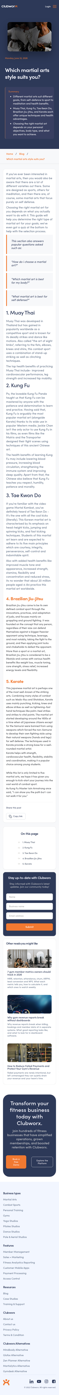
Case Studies (10, 1298)
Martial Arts (10, 1199)
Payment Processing (14, 1273)
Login (48, 6)
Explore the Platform (42, 1162)
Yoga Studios (10, 1220)
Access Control (11, 1278)
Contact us (9, 1324)
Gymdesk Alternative (15, 1371)
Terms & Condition (13, 1335)
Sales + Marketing (13, 1257)
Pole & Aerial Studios (15, 1237)
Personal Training (13, 1210)
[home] (11, 6)
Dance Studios (11, 1231)
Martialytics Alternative (16, 1365)
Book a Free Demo (16, 1162)
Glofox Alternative (13, 1355)
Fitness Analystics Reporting (19, 1262)
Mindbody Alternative (15, 1349)
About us (8, 1318)
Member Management (16, 1251)
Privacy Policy (11, 1329)
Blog (5, 1293)
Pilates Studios (11, 1226)
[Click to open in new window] (31, 1381)
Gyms (6, 1215)
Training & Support (14, 1304)
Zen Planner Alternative (16, 1360)
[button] (54, 6)
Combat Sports (11, 1204)
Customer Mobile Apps (16, 1267)
